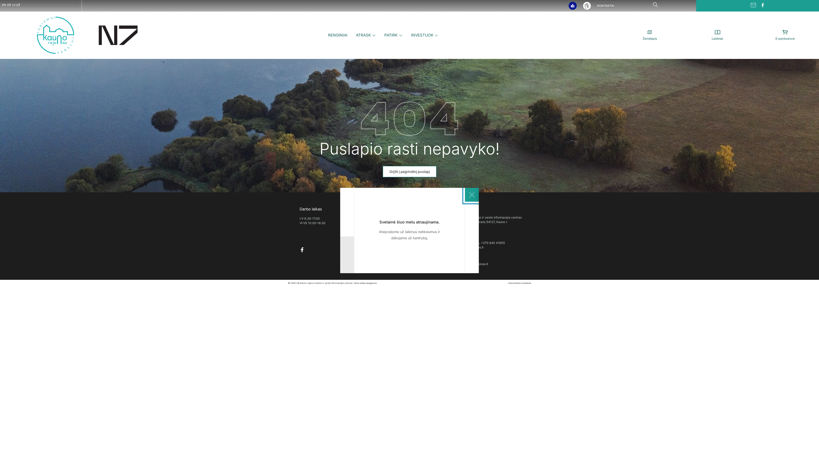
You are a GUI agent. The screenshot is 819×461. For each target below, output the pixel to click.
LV (14, 5)
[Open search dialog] (655, 5)
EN (4, 5)
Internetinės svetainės (519, 283)
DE (9, 5)
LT (18, 5)
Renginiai (337, 35)
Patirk (391, 35)
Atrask (363, 35)
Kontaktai (605, 5)
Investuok (422, 35)
